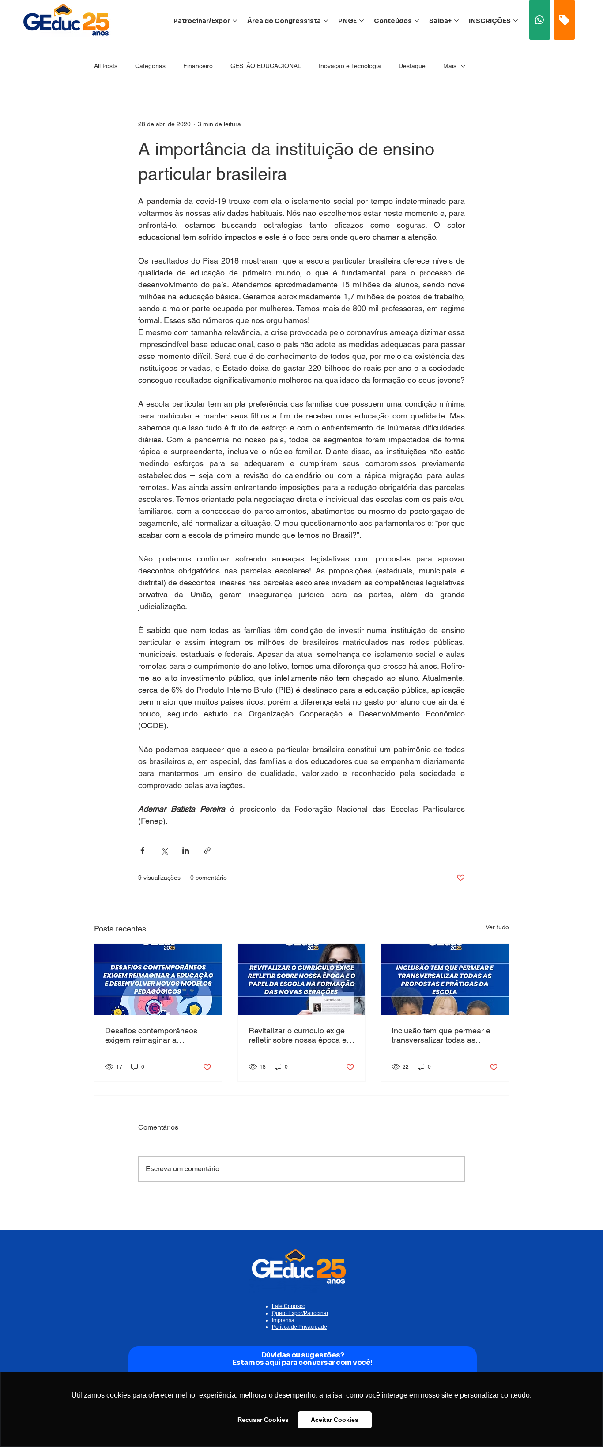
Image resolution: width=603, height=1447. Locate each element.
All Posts (105, 65)
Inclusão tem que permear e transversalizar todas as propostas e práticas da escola (441, 1035)
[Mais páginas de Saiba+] (456, 21)
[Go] (564, 20)
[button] (539, 20)
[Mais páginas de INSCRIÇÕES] (515, 21)
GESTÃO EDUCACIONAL (265, 65)
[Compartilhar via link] (207, 850)
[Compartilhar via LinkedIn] (185, 850)
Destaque (412, 65)
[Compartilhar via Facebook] (142, 850)
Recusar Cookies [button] (263, 1419)
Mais (449, 65)
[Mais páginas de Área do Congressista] (326, 21)
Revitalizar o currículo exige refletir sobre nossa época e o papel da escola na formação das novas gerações (301, 1035)
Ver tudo (497, 927)
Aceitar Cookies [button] (334, 1419)
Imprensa (283, 1320)
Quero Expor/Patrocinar (300, 1313)
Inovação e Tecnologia (350, 65)
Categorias (150, 65)
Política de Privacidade (299, 1327)
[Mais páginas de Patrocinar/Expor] (235, 21)
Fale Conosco (288, 1306)
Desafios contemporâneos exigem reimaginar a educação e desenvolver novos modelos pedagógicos (155, 1035)
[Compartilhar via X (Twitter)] (164, 850)
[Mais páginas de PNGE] (361, 21)
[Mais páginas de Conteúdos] (417, 21)
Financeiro (198, 65)
